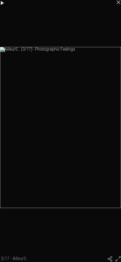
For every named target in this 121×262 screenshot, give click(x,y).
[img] (110, 258)
